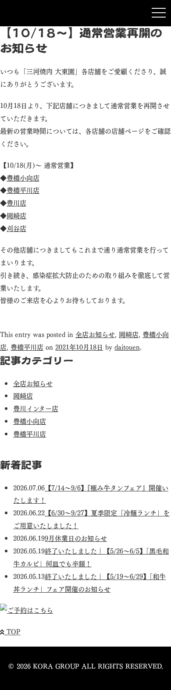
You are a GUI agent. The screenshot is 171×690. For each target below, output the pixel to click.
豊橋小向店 (23, 177)
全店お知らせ (95, 334)
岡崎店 (16, 215)
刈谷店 (16, 228)
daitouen (127, 346)
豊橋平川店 (23, 190)
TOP (12, 631)
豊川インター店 (35, 408)
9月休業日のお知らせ (76, 538)
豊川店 (16, 202)
